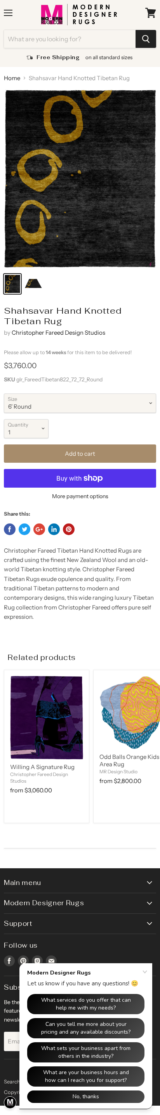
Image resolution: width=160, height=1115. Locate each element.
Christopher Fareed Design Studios (58, 332)
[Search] (146, 39)
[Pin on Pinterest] (69, 529)
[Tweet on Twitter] (24, 529)
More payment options (80, 496)
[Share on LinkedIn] (54, 529)
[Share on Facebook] (10, 529)
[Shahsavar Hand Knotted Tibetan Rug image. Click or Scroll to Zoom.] (80, 178)
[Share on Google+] (39, 529)
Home (12, 78)
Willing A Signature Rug (42, 767)
